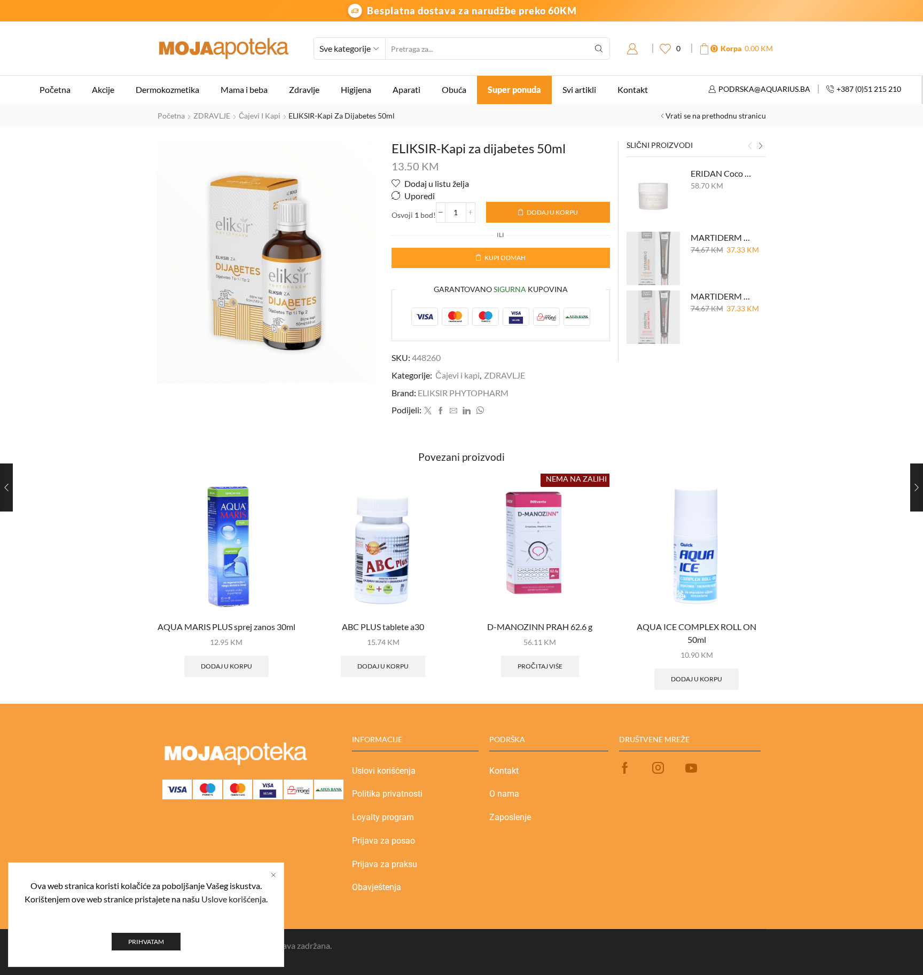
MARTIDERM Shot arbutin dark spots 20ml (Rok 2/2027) (722, 296)
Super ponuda (514, 89)
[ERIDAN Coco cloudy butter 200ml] (653, 194)
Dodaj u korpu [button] (226, 666)
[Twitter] (427, 410)
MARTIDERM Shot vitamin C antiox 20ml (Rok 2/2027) (722, 237)
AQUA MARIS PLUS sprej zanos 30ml (226, 627)
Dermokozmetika (167, 89)
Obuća (454, 89)
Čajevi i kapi (259, 115)
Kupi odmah (505, 258)
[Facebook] (440, 410)
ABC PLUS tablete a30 (383, 627)
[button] (750, 146)
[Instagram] (658, 768)
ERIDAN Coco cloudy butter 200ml (722, 173)
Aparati (406, 89)
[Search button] (598, 48)
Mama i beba (244, 89)
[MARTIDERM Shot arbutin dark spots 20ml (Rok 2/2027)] (653, 317)
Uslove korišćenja (233, 899)
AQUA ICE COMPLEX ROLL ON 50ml (696, 633)
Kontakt (632, 89)
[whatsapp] (478, 410)
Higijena (356, 89)
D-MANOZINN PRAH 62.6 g (539, 627)
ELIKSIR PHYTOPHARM (463, 393)
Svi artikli (579, 89)
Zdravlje (304, 89)
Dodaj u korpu (552, 212)
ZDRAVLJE (211, 115)
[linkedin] (466, 410)
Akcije (103, 89)
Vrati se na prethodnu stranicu (716, 115)
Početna (55, 89)
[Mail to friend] (453, 410)
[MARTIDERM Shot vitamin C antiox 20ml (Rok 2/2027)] (653, 258)
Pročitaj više (540, 666)
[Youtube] (691, 768)
